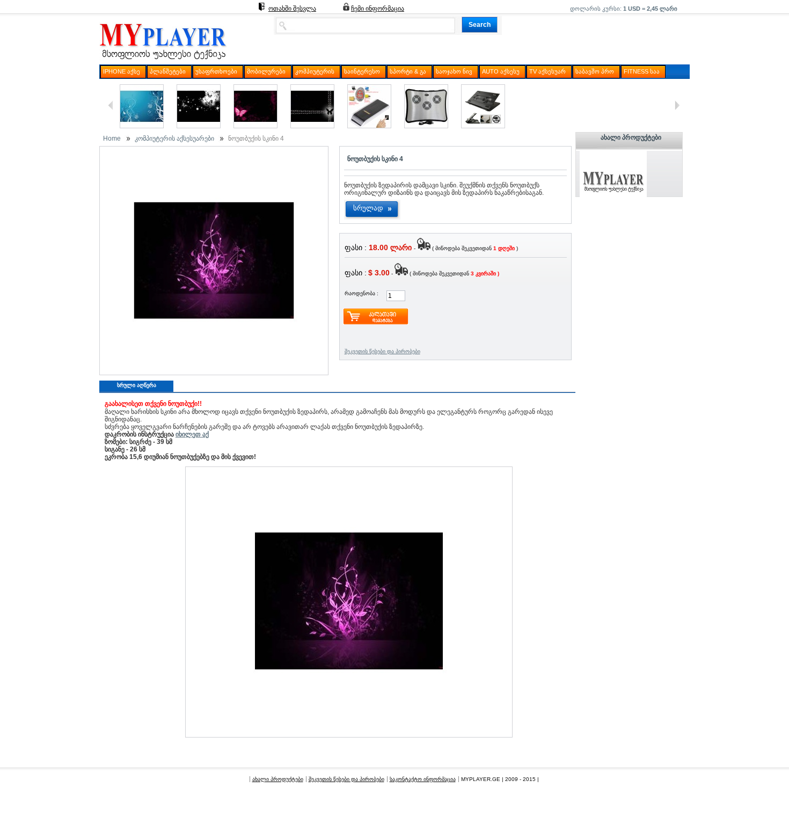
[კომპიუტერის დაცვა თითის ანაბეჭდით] (369, 126)
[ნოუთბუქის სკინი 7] (255, 126)
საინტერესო (362, 71)
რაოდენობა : (361, 293)
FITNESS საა (642, 71)
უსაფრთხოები (216, 71)
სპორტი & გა (408, 71)
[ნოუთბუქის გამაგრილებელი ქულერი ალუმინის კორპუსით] (426, 126)
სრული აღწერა (136, 385)
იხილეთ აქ (192, 434)
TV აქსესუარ (547, 71)
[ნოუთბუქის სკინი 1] (142, 126)
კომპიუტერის (314, 71)
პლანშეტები (168, 71)
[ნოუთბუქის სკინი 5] (199, 126)
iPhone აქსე (121, 71)
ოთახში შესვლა (292, 8)
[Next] (677, 105)
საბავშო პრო (594, 71)
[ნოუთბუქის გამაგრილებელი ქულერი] (483, 126)
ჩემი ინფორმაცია (377, 8)
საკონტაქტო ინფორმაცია (423, 779)
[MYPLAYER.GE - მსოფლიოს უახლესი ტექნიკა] (163, 59)
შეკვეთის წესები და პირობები (382, 351)
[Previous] (110, 105)
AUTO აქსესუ (501, 71)
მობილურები (266, 71)
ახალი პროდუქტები (631, 137)
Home (112, 138)
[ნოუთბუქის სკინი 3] (312, 126)
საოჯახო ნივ (454, 71)
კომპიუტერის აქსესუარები (174, 138)
